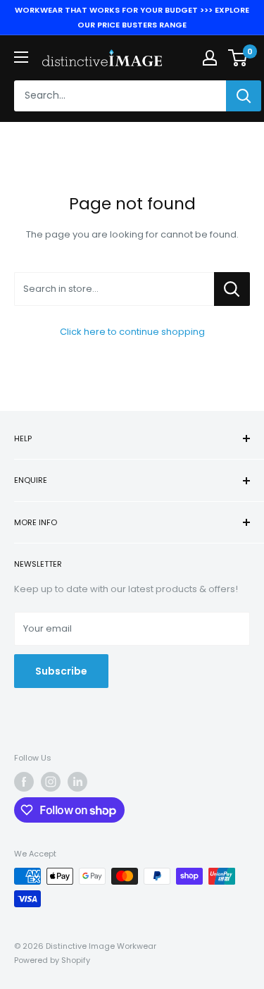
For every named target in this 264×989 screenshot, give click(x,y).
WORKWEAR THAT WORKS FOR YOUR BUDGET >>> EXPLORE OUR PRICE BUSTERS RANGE (132, 17)
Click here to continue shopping (132, 331)
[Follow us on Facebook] (24, 782)
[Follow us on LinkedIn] (77, 782)
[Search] (243, 95)
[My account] (210, 58)
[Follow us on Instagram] (51, 782)
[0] (238, 57)
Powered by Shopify (52, 960)
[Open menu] (21, 57)
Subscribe (61, 671)
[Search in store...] (232, 289)
